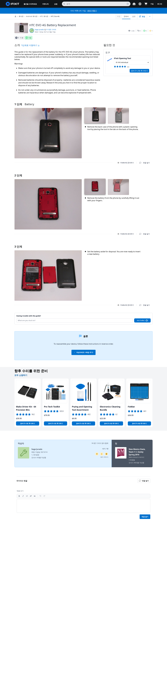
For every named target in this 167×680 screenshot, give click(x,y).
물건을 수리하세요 (30, 4)
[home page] (12, 4)
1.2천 (133, 31)
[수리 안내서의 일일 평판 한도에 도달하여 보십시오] (106, 454)
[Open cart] (146, 4)
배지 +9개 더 (104, 457)
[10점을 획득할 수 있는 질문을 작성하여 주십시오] (101, 454)
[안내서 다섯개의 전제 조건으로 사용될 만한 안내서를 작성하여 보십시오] (97, 454)
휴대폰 (21, 16)
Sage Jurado (39, 29)
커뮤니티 (45, 4)
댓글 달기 (144, 172)
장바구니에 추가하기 (139, 70)
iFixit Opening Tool (122, 58)
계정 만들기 (92, 10)
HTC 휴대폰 (44, 16)
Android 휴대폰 (31, 16)
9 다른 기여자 (51, 29)
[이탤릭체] (23, 496)
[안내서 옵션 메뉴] (150, 16)
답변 (133, 16)
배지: (105, 449)
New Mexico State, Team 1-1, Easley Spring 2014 (137, 452)
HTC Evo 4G (55, 16)
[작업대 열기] (134, 4)
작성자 (21, 443)
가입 (152, 4)
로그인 (159, 4)
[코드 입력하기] (27, 496)
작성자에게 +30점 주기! (84, 352)
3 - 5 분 (20, 38)
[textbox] (83, 506)
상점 (55, 4)
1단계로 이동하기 (29, 45)
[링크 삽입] (31, 496)
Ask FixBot (141, 320)
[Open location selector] (140, 4)
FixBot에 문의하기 (127, 163)
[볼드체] (19, 496)
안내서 (126, 16)
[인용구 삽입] (34, 496)
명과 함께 (104, 443)
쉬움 (29, 38)
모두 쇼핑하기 (20, 375)
